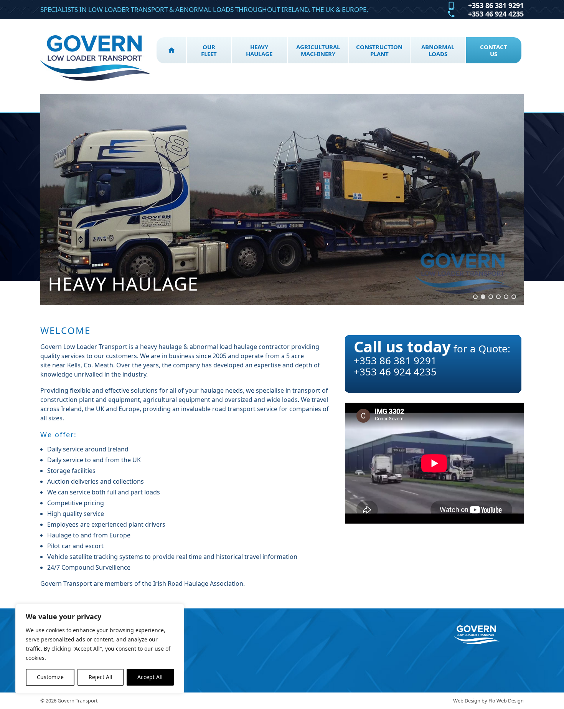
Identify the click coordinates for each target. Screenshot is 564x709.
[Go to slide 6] (513, 296)
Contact (493, 50)
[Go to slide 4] (498, 296)
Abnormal (437, 50)
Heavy (259, 50)
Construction (379, 50)
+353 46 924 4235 (496, 14)
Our (209, 50)
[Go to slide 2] (483, 296)
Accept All (150, 677)
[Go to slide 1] (475, 296)
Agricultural (318, 50)
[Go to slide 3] (490, 296)
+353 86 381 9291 (496, 6)
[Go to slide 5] (506, 296)
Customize (50, 677)
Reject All (100, 677)
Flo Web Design (506, 700)
